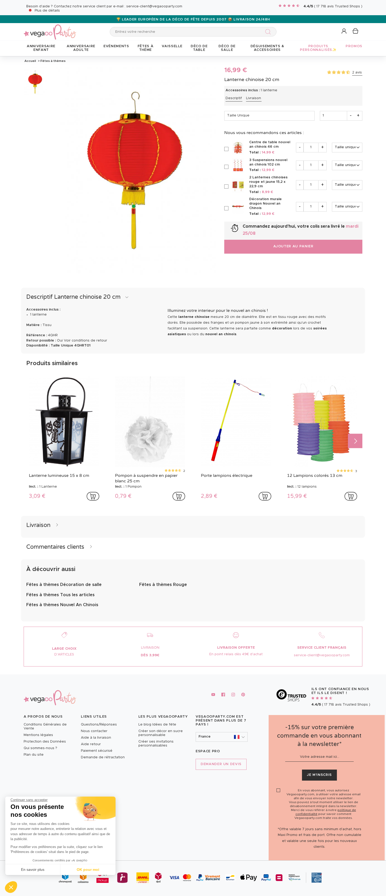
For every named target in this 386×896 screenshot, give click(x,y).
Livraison (253, 98)
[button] (11, 887)
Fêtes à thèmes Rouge (163, 585)
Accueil (30, 60)
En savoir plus (32, 869)
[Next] (355, 441)
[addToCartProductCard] (93, 496)
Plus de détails (47, 10)
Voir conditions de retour (85, 340)
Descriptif (234, 98)
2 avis (357, 72)
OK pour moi (88, 869)
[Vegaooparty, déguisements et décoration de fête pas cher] (50, 29)
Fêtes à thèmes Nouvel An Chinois (62, 605)
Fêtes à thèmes (53, 60)
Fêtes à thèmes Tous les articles (60, 595)
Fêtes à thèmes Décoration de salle (64, 585)
